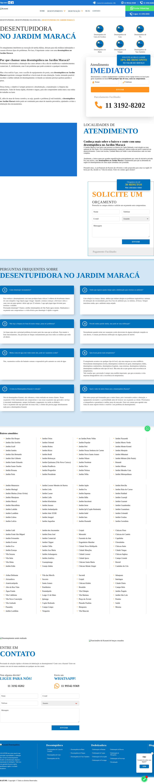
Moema (118, 607)
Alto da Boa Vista (12, 587)
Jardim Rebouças (48, 458)
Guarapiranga (47, 562)
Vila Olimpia (84, 591)
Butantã (118, 462)
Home (42, 11)
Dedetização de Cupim (98, 753)
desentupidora (63, 50)
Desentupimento (55, 11)
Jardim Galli (10, 530)
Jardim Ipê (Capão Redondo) (90, 509)
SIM (144, 766)
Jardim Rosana (11, 470)
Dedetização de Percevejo (117, 758)
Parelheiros (46, 587)
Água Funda (10, 591)
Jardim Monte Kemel (123, 446)
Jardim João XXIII (49, 513)
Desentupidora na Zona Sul (28, 20)
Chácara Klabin (85, 583)
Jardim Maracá (11, 501)
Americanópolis (12, 583)
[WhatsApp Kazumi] (147, 428)
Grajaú (81, 530)
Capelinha (119, 538)
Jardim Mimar (120, 466)
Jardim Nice (83, 466)
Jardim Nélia (83, 474)
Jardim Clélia (47, 546)
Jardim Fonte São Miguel (15, 534)
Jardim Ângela (120, 591)
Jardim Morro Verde (123, 442)
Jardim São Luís (121, 595)
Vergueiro (46, 611)
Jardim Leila (47, 489)
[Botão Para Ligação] (144, 779)
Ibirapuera (83, 607)
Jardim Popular (84, 442)
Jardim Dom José (48, 534)
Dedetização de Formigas (99, 760)
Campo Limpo (47, 607)
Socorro (45, 579)
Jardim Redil (47, 454)
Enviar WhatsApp (141, 8)
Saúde (117, 603)
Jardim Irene (83, 505)
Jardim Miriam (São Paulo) (125, 458)
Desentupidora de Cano (54, 755)
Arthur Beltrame (12, 575)
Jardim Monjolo (121, 450)
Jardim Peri (83, 446)
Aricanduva (10, 579)
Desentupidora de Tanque (78, 753)
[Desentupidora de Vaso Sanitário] (140, 44)
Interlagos (119, 579)
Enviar (120, 90)
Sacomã (82, 575)
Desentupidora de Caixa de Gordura (55, 750)
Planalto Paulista (85, 603)
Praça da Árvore (85, 599)
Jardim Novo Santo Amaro (89, 454)
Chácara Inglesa (121, 554)
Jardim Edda (10, 566)
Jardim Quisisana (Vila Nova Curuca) (56, 462)
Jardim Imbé (83, 513)
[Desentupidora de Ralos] (100, 44)
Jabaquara (119, 575)
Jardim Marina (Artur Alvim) (17, 493)
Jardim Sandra (11, 450)
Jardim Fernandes (12, 538)
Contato (96, 11)
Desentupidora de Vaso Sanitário (80, 757)
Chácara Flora (120, 530)
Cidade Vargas (120, 550)
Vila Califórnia (11, 595)
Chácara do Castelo (122, 534)
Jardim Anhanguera (49, 554)
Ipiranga (45, 599)
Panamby (9, 607)
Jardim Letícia (11, 521)
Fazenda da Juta (85, 538)
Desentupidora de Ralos (77, 749)
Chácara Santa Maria (87, 562)
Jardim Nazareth (121, 438)
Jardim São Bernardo (14, 454)
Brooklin (82, 587)
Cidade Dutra (120, 583)
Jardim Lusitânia (12, 513)
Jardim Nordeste (85, 462)
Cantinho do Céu (121, 566)
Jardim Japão (84, 485)
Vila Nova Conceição (14, 599)
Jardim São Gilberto (13, 458)
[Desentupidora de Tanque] (120, 44)
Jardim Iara (83, 517)
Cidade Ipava (84, 558)
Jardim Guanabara (122, 509)
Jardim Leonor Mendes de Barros (55, 485)
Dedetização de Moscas (117, 749)
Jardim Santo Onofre (13, 466)
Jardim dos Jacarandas (50, 530)
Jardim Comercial (49, 538)
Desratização (114, 762)
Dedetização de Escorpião (99, 757)
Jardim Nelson (84, 470)
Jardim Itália (83, 497)
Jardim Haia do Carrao (124, 489)
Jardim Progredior (49, 470)
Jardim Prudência (48, 466)
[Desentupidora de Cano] (120, 29)
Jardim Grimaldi (121, 513)
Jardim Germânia (121, 521)
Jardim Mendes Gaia (123, 470)
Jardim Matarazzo (12, 485)
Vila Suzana (10, 554)
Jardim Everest (11, 542)
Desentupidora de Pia (53, 758)
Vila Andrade (11, 603)
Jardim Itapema (84, 493)
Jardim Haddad (121, 493)
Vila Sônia (10, 562)
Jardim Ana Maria (49, 550)
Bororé (118, 562)
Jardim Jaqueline (48, 521)
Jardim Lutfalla (11, 509)
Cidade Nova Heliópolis (88, 546)
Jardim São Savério (13, 442)
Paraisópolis (46, 591)
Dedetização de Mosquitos (114, 754)
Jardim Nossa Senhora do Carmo (91, 450)
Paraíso (118, 599)
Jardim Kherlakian (49, 501)
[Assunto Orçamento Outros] (136, 218)
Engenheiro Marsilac (87, 542)
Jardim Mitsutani (121, 454)
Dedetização (74, 11)
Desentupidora (7, 20)
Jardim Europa (11, 550)
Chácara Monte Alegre (87, 566)
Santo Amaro (47, 583)
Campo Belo (120, 587)
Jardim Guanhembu (122, 505)
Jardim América (48, 558)
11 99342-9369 (130, 3)
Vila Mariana (84, 595)
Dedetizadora (98, 745)
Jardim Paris (10, 474)
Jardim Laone (47, 493)
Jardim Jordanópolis (49, 509)
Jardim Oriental (48, 442)
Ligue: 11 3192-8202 (141, 14)
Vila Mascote (84, 611)
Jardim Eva (10, 546)
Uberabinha (119, 542)
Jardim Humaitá (85, 521)
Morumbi (82, 534)
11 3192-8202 (148, 3)
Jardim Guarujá (121, 497)
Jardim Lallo (47, 497)
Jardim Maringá (12, 489)
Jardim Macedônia (13, 505)
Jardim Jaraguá (48, 517)
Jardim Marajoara (12, 497)
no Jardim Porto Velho (87, 438)
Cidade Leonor (84, 554)
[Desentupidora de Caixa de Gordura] (100, 29)
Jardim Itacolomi (85, 501)
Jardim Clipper (47, 542)
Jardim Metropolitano (123, 474)
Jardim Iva (83, 489)
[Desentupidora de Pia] (140, 29)
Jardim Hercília (121, 485)
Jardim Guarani (121, 501)
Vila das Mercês (48, 575)
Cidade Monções (85, 550)
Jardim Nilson (84, 458)
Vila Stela (9, 558)
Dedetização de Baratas (98, 749)
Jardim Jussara (47, 505)
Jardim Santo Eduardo (14, 462)
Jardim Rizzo (47, 450)
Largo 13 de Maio (49, 595)
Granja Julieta (47, 566)
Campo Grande (121, 558)
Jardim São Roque (13, 438)
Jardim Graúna (121, 517)
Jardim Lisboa (11, 517)
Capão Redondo (48, 603)
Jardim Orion (47, 438)
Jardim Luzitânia (12, 611)
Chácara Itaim (120, 546)
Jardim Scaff (10, 446)
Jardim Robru (47, 446)
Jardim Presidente (49, 474)
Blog (87, 11)
